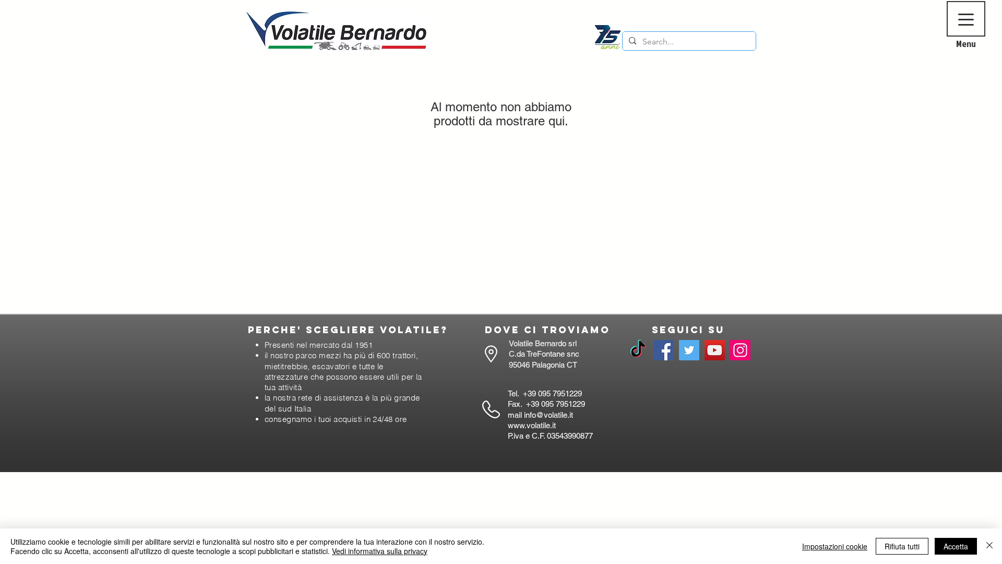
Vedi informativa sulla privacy (379, 551)
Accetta (956, 546)
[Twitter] (689, 350)
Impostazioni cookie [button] (834, 546)
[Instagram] (740, 350)
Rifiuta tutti (902, 546)
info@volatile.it (548, 414)
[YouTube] (715, 350)
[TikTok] (638, 350)
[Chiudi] (989, 546)
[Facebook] (663, 350)
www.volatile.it (532, 425)
